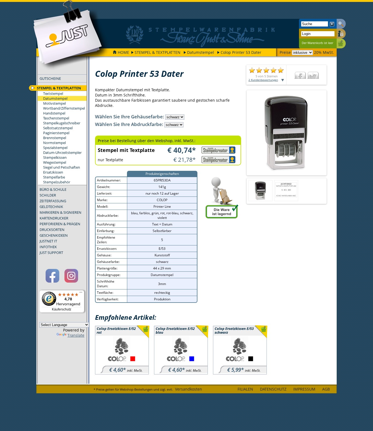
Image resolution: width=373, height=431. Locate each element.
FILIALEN (245, 389)
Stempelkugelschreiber (61, 123)
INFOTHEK (48, 246)
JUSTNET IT (48, 241)
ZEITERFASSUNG (53, 200)
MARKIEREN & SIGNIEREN (60, 212)
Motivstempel (54, 103)
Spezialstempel (55, 147)
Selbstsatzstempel (58, 127)
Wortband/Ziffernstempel (64, 108)
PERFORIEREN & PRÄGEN (60, 223)
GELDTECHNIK (51, 206)
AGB (326, 389)
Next (331, 133)
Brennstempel (54, 137)
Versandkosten (188, 389)
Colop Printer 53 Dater (241, 52)
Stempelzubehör (56, 182)
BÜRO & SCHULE (53, 189)
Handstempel (54, 113)
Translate (75, 335)
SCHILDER (48, 195)
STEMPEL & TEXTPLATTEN (157, 52)
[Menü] (81, 293)
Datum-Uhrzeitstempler (62, 152)
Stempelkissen (55, 157)
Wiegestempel (54, 162)
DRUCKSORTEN (52, 229)
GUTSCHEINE (50, 78)
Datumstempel (200, 52)
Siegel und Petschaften (61, 167)
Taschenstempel (56, 118)
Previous (242, 133)
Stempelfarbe (54, 177)
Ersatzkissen (53, 172)
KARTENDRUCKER (54, 218)
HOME (123, 52)
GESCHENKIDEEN (54, 235)
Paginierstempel (56, 132)
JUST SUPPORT (51, 252)
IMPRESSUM (304, 389)
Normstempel (54, 142)
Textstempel (53, 93)
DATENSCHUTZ (273, 389)
